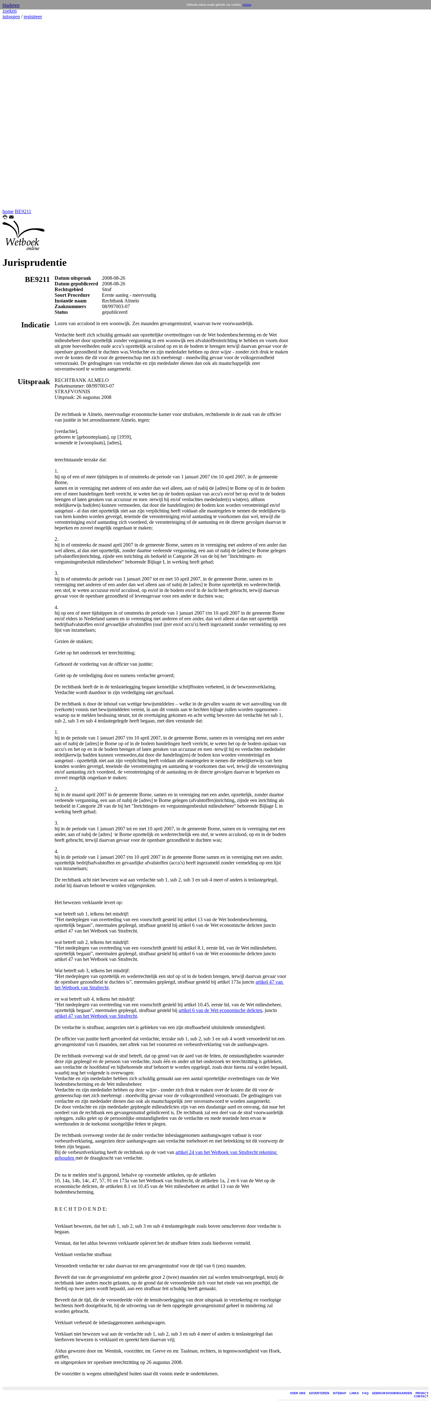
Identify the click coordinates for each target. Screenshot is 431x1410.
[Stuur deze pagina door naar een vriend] (11, 217)
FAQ (365, 1393)
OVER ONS (297, 1393)
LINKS (354, 1393)
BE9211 (23, 211)
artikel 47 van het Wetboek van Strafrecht (96, 1016)
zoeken (10, 11)
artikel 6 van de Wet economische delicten (220, 1010)
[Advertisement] (21, 114)
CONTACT (421, 1396)
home (8, 211)
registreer (33, 16)
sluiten (247, 4)
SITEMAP (339, 1393)
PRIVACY (422, 1393)
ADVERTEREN (319, 1393)
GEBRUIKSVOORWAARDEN (392, 1393)
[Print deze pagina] (5, 217)
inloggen (11, 16)
